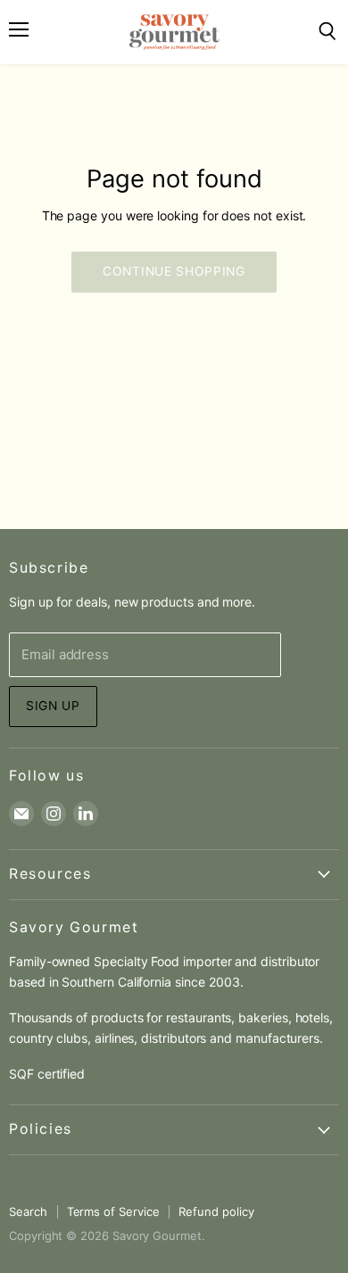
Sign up (53, 705)
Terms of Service (113, 1211)
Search (28, 1211)
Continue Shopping (174, 271)
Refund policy (215, 1211)
